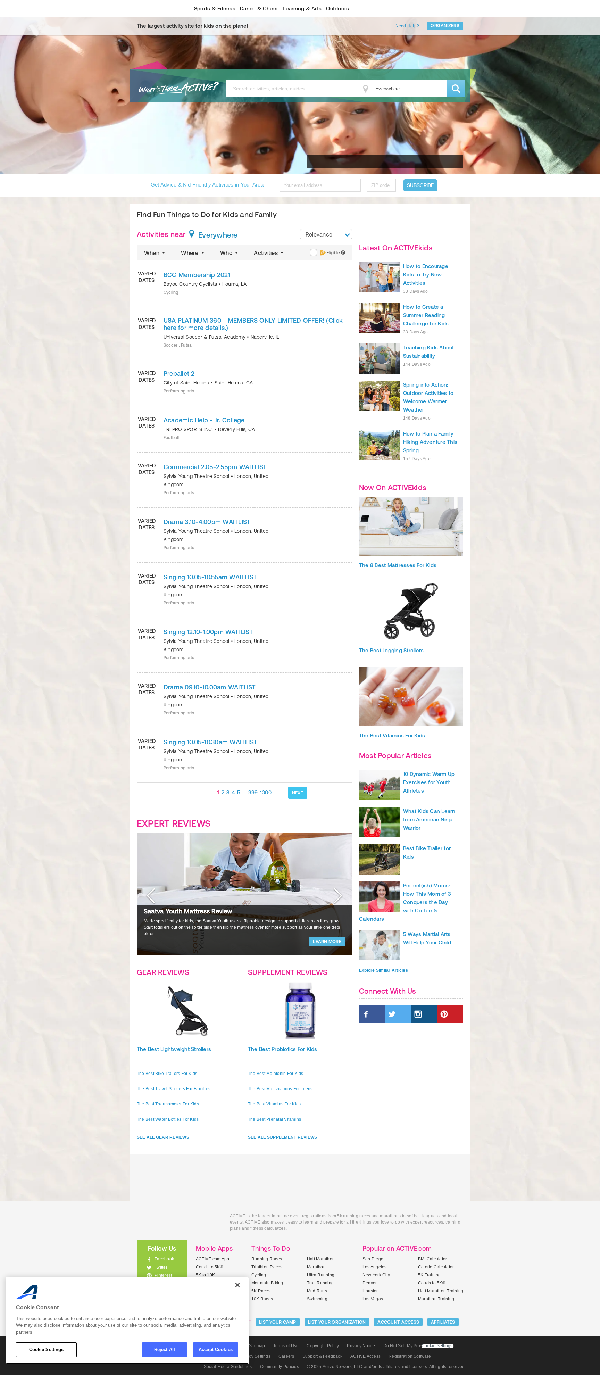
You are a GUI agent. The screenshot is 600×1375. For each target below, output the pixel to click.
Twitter (161, 1267)
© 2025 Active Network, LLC (334, 1366)
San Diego (372, 1259)
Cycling (258, 1275)
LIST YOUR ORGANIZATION (337, 1322)
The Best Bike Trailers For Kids (167, 1073)
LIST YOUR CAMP (277, 1322)
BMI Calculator (432, 1259)
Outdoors (337, 8)
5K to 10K (205, 1275)
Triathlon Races (267, 1267)
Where (190, 253)
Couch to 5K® (209, 1267)
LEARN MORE (327, 941)
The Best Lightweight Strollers (174, 1049)
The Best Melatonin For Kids (275, 1073)
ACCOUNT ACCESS (398, 1322)
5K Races (260, 1291)
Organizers (445, 25)
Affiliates (443, 1322)
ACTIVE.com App (212, 1259)
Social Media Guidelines (228, 1366)
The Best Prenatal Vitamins (274, 1119)
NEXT (297, 792)
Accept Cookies (216, 1349)
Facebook (164, 1259)
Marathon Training (436, 1299)
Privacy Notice (361, 1345)
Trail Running (320, 1283)
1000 (266, 792)
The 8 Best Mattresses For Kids (397, 565)
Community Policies (279, 1366)
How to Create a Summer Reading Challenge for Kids (426, 315)
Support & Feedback (322, 1356)
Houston (370, 1291)
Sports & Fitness (214, 8)
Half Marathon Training (440, 1291)
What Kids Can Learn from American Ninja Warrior (429, 819)
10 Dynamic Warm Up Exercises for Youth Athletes (429, 782)
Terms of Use (286, 1345)
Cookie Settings (46, 1349)
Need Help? (407, 26)
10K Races (262, 1299)
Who (227, 253)
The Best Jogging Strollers (391, 650)
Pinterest (163, 1275)
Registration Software (410, 1356)
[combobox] (326, 234)
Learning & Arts (302, 8)
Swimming (317, 1299)
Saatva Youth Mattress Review (188, 911)
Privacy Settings (254, 1356)
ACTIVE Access (365, 1356)
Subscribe (420, 185)
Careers (286, 1356)
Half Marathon (321, 1259)
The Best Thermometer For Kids (168, 1104)
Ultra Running (320, 1275)
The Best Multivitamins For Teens (280, 1088)
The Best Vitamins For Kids (274, 1104)
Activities (266, 253)
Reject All (164, 1349)
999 (253, 792)
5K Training (429, 1275)
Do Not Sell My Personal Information (419, 1345)
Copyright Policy (323, 1345)
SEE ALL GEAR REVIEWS (163, 1137)
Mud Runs (317, 1291)
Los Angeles (374, 1267)
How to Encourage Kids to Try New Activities (425, 274)
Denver (369, 1283)
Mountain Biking (267, 1283)
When (152, 253)
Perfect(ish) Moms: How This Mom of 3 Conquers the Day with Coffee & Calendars (405, 902)
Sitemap (257, 1345)
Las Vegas (372, 1299)
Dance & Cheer (259, 8)
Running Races (266, 1259)
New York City (376, 1275)
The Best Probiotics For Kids (282, 1049)
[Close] (237, 1285)
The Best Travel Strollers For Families (173, 1088)
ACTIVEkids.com (156, 9)
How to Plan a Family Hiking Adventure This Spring (430, 442)
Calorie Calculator (436, 1267)
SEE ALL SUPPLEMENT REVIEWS (282, 1137)
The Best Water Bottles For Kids (168, 1119)
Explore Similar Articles (383, 970)
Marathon (316, 1267)
